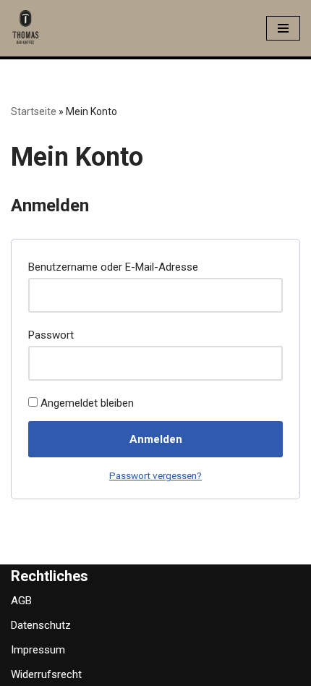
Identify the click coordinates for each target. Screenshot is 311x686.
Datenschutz (41, 625)
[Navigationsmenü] (283, 28)
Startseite (33, 111)
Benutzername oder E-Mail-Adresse (117, 267)
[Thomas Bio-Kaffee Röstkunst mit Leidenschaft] (25, 28)
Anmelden (155, 439)
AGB (21, 600)
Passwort (55, 335)
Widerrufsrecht (46, 674)
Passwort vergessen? (155, 475)
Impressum (38, 649)
